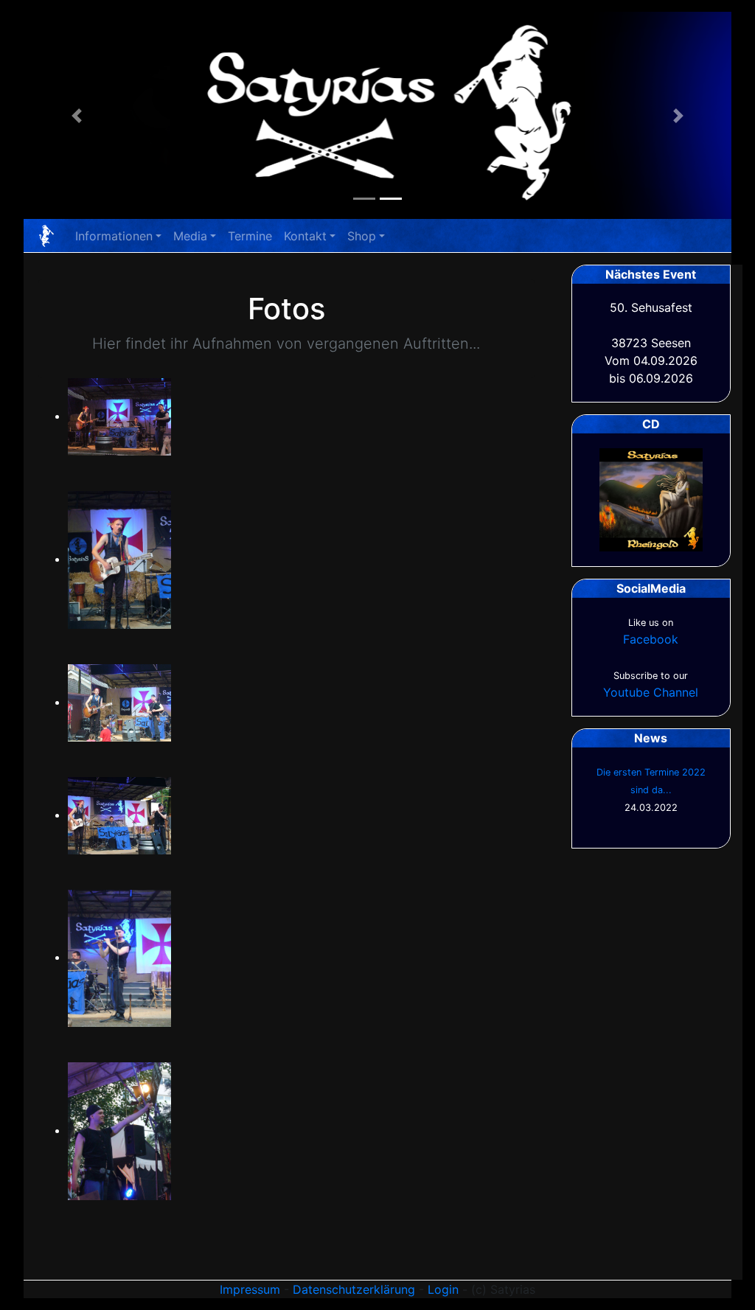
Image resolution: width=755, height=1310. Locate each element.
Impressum (250, 1289)
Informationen (114, 236)
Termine (250, 236)
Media (190, 236)
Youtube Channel (650, 692)
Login (443, 1289)
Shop (361, 236)
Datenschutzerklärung (354, 1289)
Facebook (650, 639)
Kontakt (305, 236)
